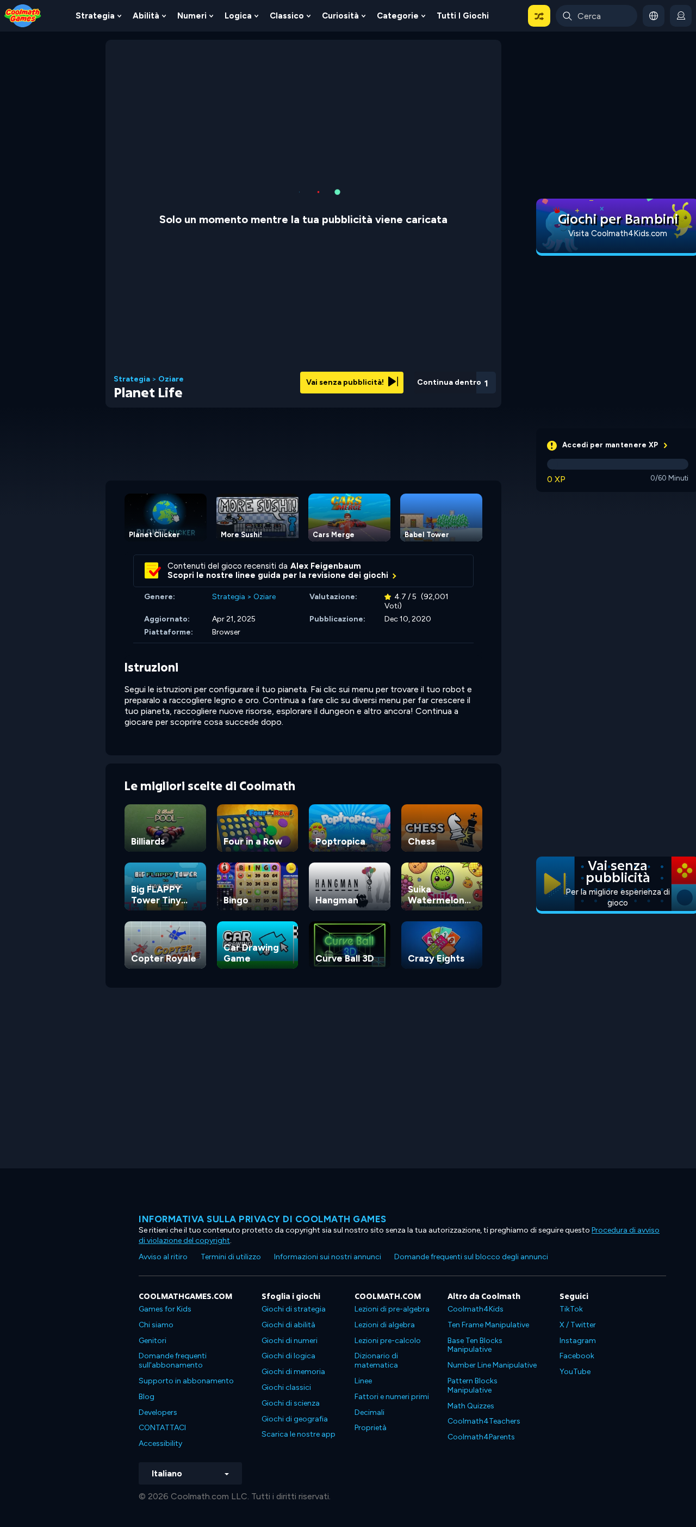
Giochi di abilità (288, 1324)
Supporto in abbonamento (186, 1381)
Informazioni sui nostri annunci (327, 1256)
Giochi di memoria (293, 1371)
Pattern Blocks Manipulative (473, 1385)
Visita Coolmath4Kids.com (617, 233)
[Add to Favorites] (428, 378)
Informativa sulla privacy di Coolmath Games (263, 1219)
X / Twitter (578, 1324)
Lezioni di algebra (385, 1324)
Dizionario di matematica (376, 1360)
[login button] (681, 16)
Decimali (369, 1412)
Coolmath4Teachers (484, 1421)
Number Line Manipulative (492, 1365)
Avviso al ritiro (163, 1256)
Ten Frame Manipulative (488, 1324)
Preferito (428, 396)
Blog (146, 1396)
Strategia (95, 16)
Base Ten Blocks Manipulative (475, 1345)
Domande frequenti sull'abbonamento (173, 1360)
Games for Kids (165, 1309)
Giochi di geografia (295, 1419)
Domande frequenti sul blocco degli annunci (471, 1256)
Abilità (146, 16)
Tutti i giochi (463, 16)
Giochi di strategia (294, 1309)
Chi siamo (156, 1324)
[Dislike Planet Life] (400, 379)
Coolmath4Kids (476, 1309)
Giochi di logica (288, 1355)
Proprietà (371, 1427)
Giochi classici (286, 1387)
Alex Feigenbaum (325, 566)
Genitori (152, 1340)
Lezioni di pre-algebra (392, 1309)
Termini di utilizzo (231, 1256)
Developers (158, 1412)
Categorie (398, 16)
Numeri (192, 16)
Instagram (578, 1340)
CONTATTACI (162, 1427)
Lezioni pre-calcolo (388, 1340)
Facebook (577, 1355)
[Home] (22, 15)
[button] (539, 16)
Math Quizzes (471, 1406)
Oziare (171, 379)
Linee (363, 1381)
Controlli (457, 397)
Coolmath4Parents (481, 1437)
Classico (287, 16)
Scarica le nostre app (298, 1434)
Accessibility (160, 1443)
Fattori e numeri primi (392, 1396)
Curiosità (340, 16)
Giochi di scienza (291, 1403)
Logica (238, 16)
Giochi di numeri (290, 1340)
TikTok (571, 1309)
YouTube (575, 1371)
